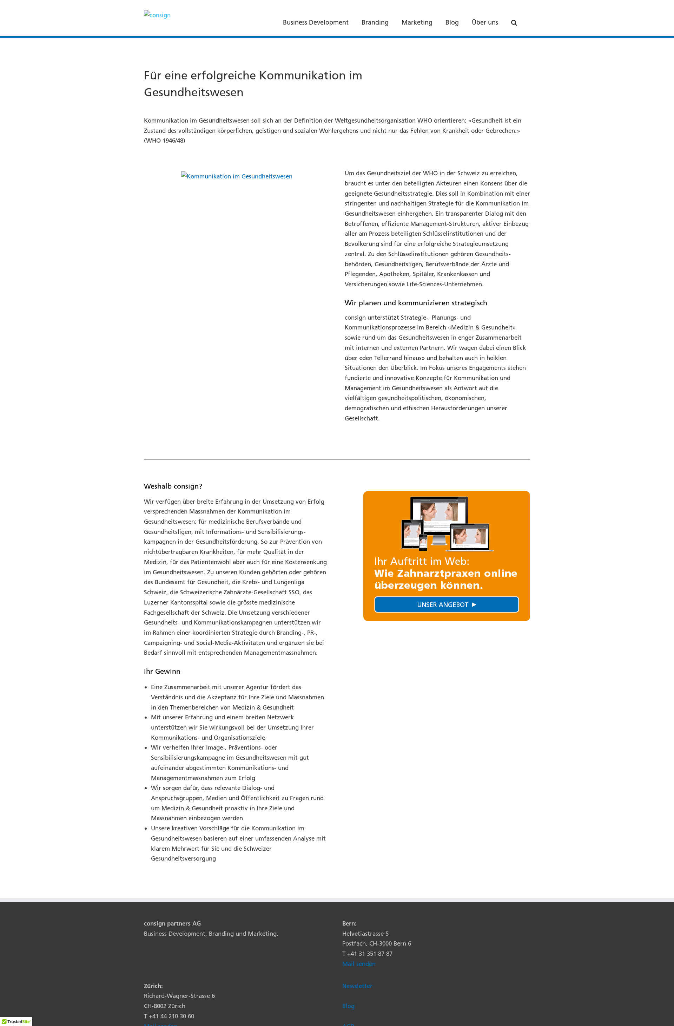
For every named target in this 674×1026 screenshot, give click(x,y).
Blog (348, 1005)
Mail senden (359, 963)
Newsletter (357, 985)
